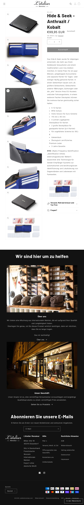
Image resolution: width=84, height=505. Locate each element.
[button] (4, 4)
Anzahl (49, 38)
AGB (62, 441)
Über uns (40, 340)
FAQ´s (44, 441)
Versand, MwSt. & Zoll (50, 445)
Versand (60, 35)
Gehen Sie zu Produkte (40, 404)
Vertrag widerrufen (68, 450)
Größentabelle (47, 462)
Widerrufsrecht (66, 445)
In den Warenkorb (73, 501)
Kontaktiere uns (48, 457)
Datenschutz (65, 455)
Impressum (65, 459)
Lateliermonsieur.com (26, 498)
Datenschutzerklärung (52, 498)
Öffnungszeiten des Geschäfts (49, 451)
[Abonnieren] (58, 428)
